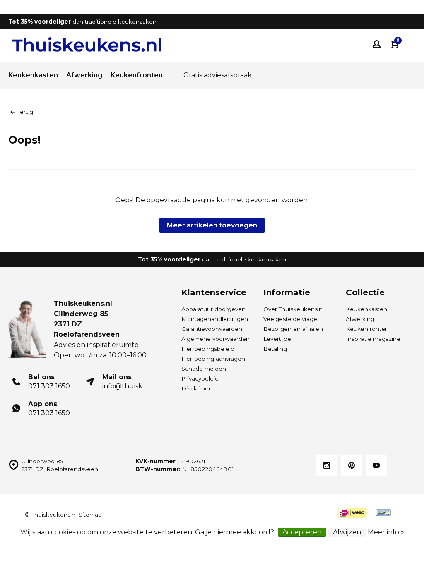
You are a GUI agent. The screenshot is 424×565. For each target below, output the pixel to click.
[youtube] (376, 465)
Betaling (275, 348)
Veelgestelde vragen (292, 319)
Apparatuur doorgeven (213, 309)
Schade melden (203, 368)
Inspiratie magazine (373, 338)
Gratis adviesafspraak (217, 75)
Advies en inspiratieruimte (96, 345)
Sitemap (90, 514)
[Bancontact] (383, 513)
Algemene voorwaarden (215, 338)
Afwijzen (347, 532)
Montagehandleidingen (214, 319)
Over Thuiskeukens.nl (293, 309)
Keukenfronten (137, 75)
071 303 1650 (49, 386)
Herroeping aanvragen (213, 358)
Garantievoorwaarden (211, 329)
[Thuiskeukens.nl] (86, 44)
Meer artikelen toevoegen (212, 225)
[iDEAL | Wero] (352, 513)
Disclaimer (196, 388)
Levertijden (279, 338)
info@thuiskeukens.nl (138, 386)
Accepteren (302, 532)
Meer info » (386, 532)
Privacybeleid (200, 378)
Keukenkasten (33, 75)
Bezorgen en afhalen (293, 329)
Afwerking (84, 75)
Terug (25, 111)
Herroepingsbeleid (207, 348)
